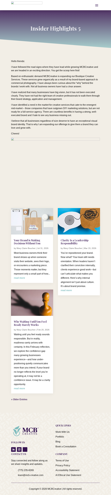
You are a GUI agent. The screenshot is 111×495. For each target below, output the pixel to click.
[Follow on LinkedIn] (13, 449)
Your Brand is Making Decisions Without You (27, 242)
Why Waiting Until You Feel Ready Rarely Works (30, 323)
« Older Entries (19, 399)
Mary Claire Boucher (26, 248)
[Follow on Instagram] (19, 449)
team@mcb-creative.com (30, 475)
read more (19, 278)
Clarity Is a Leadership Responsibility (74, 242)
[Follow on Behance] (25, 449)
